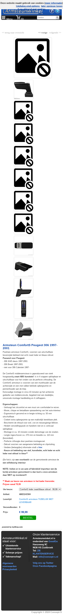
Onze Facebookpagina (45, 566)
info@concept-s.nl (48, 556)
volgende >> (55, 32)
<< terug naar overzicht (13, 32)
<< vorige (43, 32)
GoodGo (53, 541)
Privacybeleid (9, 569)
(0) (22, 19)
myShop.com (17, 527)
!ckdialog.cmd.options (28, 6)
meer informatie (53, 3)
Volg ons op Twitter (43, 563)
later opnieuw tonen (51, 6)
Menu (9, 19)
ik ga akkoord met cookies (31, 9)
